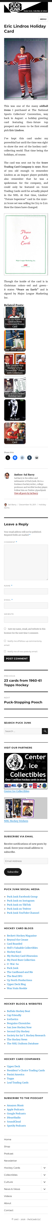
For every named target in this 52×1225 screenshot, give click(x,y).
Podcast (8, 1153)
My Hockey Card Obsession (22, 955)
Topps (10, 1078)
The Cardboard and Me (20, 972)
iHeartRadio (14, 1117)
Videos (8, 1196)
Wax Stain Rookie (17, 988)
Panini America (15, 1074)
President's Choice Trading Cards (26, 1070)
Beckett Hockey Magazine (22, 935)
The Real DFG (14, 976)
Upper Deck (13, 1066)
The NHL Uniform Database (23, 1043)
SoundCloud (14, 1121)
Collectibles (10, 1175)
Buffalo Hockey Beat (18, 1011)
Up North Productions (19, 980)
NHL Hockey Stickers (16, 821)
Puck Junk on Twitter (19, 908)
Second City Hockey (18, 1031)
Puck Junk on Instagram (21, 900)
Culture (8, 1182)
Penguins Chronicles (18, 1023)
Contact (8, 1210)
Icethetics (12, 1019)
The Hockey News (17, 1039)
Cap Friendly (14, 1015)
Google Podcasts (16, 1113)
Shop (7, 1146)
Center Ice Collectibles (16, 791)
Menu (43, 19)
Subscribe (12, 871)
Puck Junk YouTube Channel (23, 912)
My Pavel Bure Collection (21, 959)
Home (7, 1139)
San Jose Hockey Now (19, 1027)
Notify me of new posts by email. (23, 651)
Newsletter (10, 1160)
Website (9, 614)
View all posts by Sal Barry (26, 493)
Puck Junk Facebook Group (22, 896)
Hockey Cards (12, 1167)
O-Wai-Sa (13, 964)
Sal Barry (12, 504)
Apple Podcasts (15, 1109)
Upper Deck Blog (16, 984)
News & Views (12, 1189)
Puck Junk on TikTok (19, 904)
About (7, 1203)
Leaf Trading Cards (17, 1082)
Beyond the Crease (17, 939)
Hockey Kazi (14, 951)
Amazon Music (15, 1105)
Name (8, 586)
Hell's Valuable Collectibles (22, 947)
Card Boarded (14, 943)
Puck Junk (12, 968)
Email (8, 600)
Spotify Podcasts (16, 1125)
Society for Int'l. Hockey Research (26, 1035)
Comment (10, 542)
